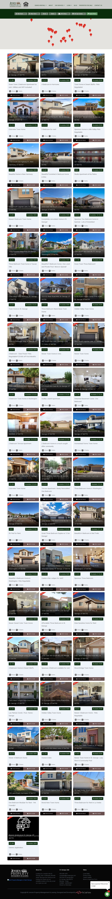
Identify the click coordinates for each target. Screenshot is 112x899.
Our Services (59, 5)
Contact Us (98, 5)
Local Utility (86, 873)
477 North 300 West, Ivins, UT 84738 (55, 748)
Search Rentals (40, 5)
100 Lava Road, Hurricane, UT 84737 (22, 793)
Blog (75, 5)
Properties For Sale (85, 5)
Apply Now (31, 95)
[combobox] (21, 13)
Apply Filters (92, 13)
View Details (16, 95)
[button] (56, 32)
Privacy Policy (87, 875)
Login (69, 5)
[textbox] (21, 13)
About (51, 5)
